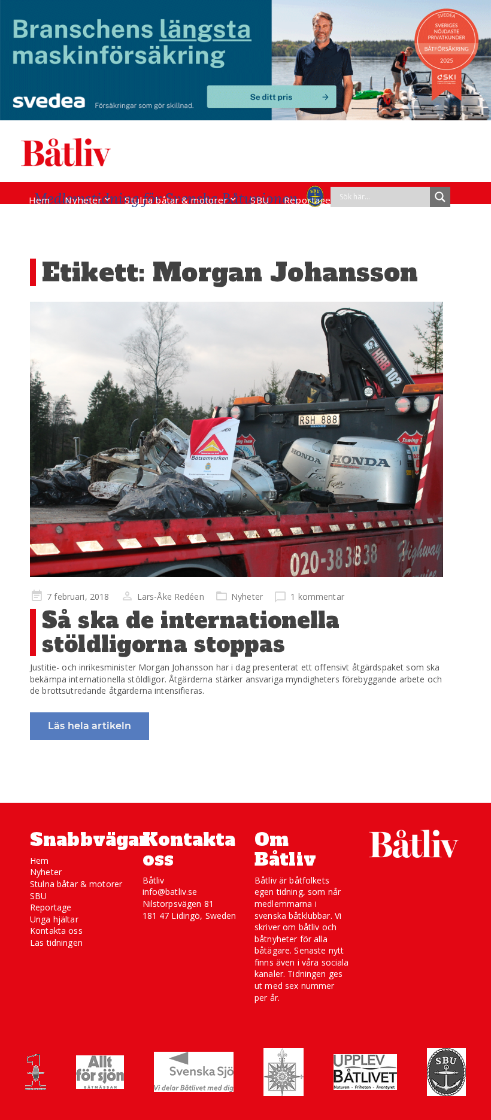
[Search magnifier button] (440, 197)
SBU (259, 200)
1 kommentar (317, 596)
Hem (39, 200)
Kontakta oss (56, 930)
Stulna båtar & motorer (176, 200)
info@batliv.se (170, 891)
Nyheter (83, 200)
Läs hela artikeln (89, 726)
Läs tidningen (56, 942)
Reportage (307, 200)
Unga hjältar (54, 919)
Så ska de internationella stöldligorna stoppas (191, 632)
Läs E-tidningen (63, 223)
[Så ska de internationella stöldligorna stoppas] (236, 439)
